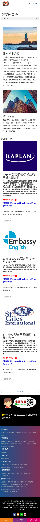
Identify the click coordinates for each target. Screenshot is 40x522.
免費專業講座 (5, 464)
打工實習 (27, 444)
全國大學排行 (5, 458)
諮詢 (6, 520)
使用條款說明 (29, 482)
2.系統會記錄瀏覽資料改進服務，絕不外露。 (14, 487)
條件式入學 (4, 432)
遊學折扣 (23, 441)
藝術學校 (11, 432)
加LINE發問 (20, 520)
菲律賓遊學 (11, 446)
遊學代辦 (17, 441)
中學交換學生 (33, 432)
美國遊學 (34, 444)
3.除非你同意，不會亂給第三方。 (11, 489)
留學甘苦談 (27, 473)
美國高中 (24, 432)
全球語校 (10, 441)
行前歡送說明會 (22, 464)
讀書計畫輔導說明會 (7, 467)
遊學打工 (21, 444)
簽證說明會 (14, 464)
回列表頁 (20, 391)
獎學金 (3, 435)
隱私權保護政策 (19, 482)
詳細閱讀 (7, 221)
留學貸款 (4, 473)
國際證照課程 (5, 444)
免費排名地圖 (33, 520)
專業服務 (10, 482)
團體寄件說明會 (19, 467)
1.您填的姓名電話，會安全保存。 (19, 484)
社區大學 (18, 432)
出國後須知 (19, 473)
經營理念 (4, 482)
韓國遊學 (4, 446)
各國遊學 (4, 441)
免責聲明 (4, 484)
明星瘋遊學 (14, 444)
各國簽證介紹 (5, 475)
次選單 (6, 19)
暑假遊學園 (30, 441)
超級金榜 (4, 452)
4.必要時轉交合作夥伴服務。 (9, 491)
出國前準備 (11, 473)
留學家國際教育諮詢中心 (8, 3)
